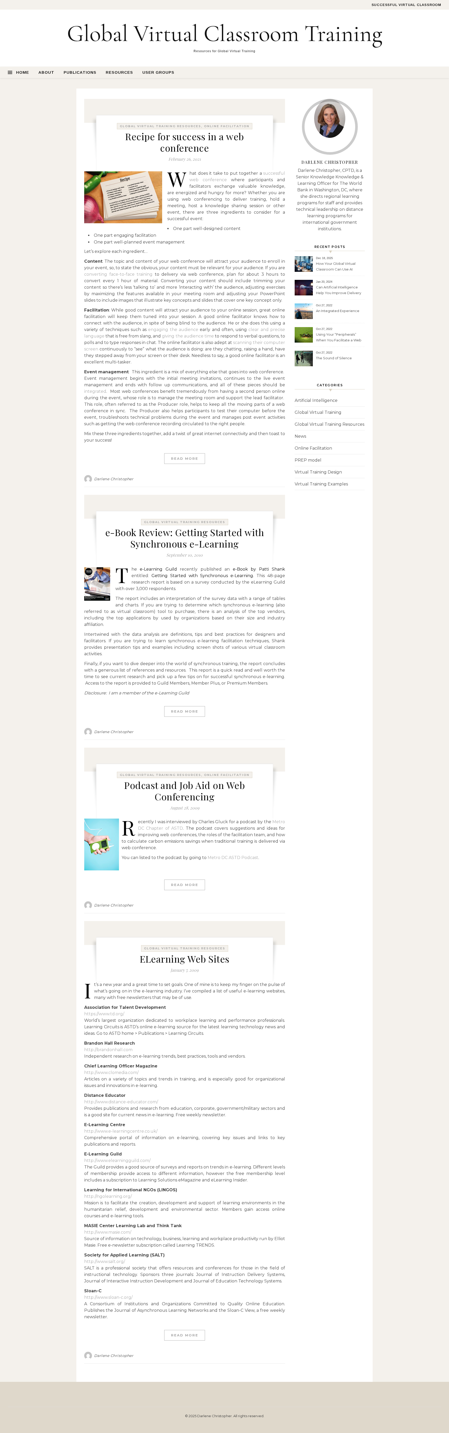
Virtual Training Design (318, 472)
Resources (119, 72)
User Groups (158, 72)
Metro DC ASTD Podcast (233, 857)
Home (22, 72)
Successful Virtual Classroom (406, 5)
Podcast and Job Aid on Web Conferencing (184, 791)
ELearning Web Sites (184, 958)
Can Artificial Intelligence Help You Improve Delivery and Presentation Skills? (338, 290)
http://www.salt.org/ (104, 1261)
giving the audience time (188, 336)
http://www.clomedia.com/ (111, 1072)
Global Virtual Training (318, 412)
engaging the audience (173, 329)
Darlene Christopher (114, 479)
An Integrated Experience (337, 311)
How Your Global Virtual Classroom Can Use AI (335, 266)
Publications (80, 72)
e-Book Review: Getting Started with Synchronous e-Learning (184, 538)
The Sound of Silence (334, 358)
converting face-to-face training (118, 274)
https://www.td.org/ (104, 1013)
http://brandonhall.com (108, 1049)
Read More (184, 458)
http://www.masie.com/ (107, 1232)
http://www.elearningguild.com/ (117, 1160)
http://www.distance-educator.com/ (121, 1101)
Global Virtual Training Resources (160, 126)
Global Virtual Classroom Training (224, 33)
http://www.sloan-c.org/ (108, 1297)
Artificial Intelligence (316, 400)
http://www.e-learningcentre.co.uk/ (120, 1131)
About (46, 72)
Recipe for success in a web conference (184, 142)
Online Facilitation (226, 126)
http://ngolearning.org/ (108, 1196)
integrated (95, 391)
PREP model (308, 460)
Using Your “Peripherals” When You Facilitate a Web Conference (338, 337)
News (300, 436)
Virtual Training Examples (321, 484)
